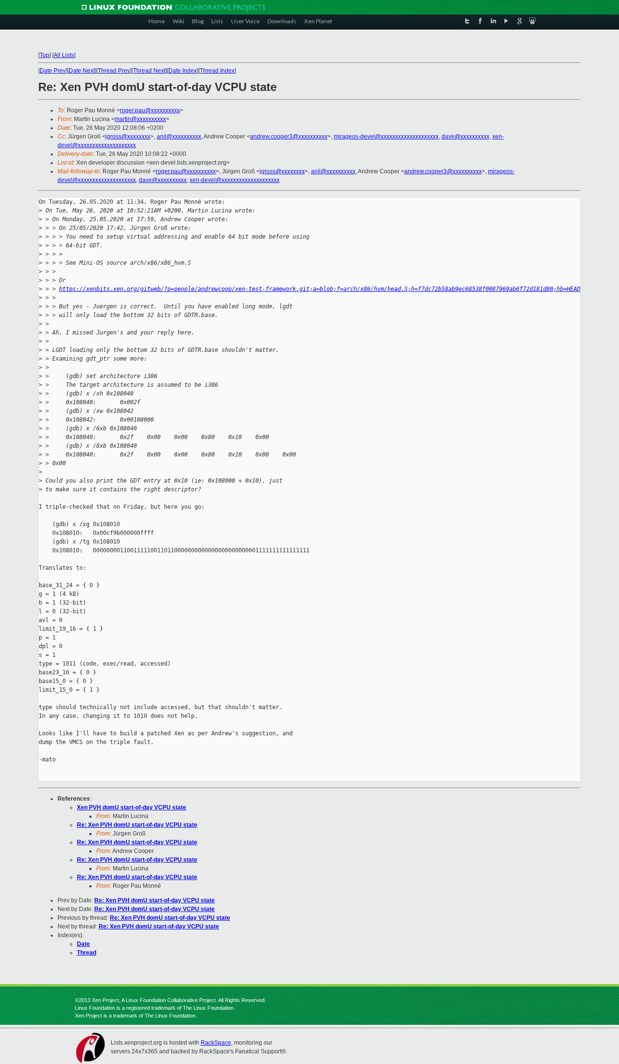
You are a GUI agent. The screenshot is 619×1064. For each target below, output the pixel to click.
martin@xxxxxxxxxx (140, 119)
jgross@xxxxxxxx (127, 136)
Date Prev (53, 70)
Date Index (182, 70)
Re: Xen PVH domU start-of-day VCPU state (137, 824)
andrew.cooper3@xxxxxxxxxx (288, 136)
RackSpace (216, 1042)
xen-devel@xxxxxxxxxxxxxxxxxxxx (235, 180)
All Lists (64, 55)
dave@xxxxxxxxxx (465, 136)
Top (44, 55)
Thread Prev (114, 70)
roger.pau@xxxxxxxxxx (150, 110)
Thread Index (217, 70)
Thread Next (149, 70)
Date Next (82, 70)
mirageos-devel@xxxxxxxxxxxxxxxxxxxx (386, 136)
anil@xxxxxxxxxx (179, 136)
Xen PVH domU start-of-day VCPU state (131, 807)
